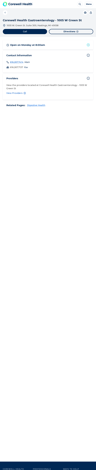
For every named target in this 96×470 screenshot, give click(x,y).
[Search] (80, 4)
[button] (48, 44)
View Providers (14, 93)
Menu (89, 4)
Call (25, 31)
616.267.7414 (16, 62)
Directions (69, 31)
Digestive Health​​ (36, 105)
